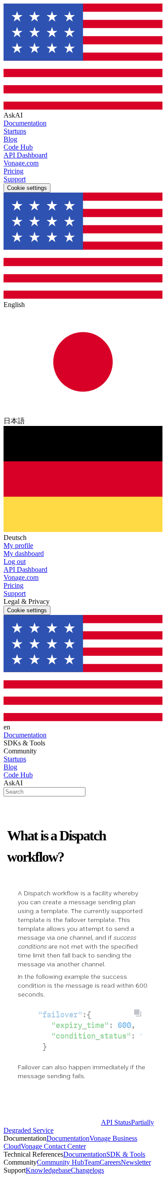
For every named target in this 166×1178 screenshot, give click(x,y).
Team (92, 1162)
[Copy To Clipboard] (138, 1013)
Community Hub (60, 1162)
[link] (83, 123)
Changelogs (87, 1170)
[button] (83, 546)
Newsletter (136, 1162)
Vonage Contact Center (53, 1146)
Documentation (67, 1138)
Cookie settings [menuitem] (27, 188)
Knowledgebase (48, 1170)
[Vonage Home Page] (52, 1122)
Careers (110, 1162)
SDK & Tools (125, 1154)
